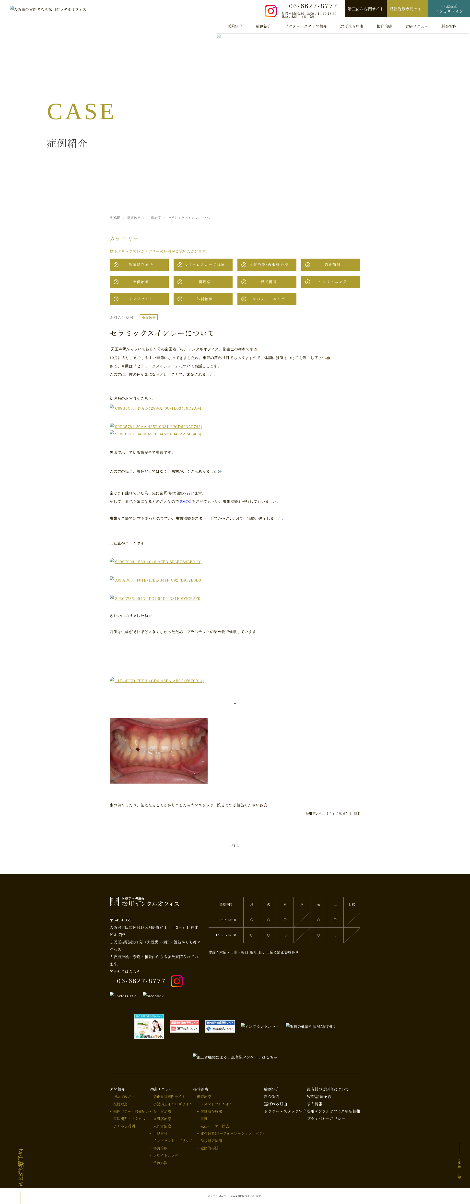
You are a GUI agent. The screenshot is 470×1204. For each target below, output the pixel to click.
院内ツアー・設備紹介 (131, 1111)
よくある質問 (124, 1126)
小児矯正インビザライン (449, 8)
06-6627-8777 (141, 981)
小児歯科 (160, 1133)
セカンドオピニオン (216, 1104)
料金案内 (449, 26)
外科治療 (205, 299)
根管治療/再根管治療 (269, 264)
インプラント (141, 299)
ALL (235, 846)
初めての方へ (124, 1097)
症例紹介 (263, 26)
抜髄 (204, 1119)
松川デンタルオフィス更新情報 (334, 1111)
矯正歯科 (332, 264)
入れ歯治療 (162, 1126)
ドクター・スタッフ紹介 (306, 26)
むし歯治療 (162, 1111)
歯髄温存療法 (141, 264)
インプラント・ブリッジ (173, 1141)
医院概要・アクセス (129, 1119)
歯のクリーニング (268, 299)
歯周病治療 (162, 1119)
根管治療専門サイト (407, 9)
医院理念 (120, 1104)
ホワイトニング (332, 282)
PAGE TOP (459, 1169)
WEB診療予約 (21, 1168)
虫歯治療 (141, 282)
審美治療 (160, 1148)
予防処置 (160, 1163)
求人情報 (314, 1104)
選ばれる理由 (352, 26)
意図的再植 (209, 1148)
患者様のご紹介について (328, 1089)
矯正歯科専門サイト (366, 9)
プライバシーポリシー (326, 1118)
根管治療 (204, 1097)
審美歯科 (268, 282)
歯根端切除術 (211, 1141)
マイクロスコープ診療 (205, 264)
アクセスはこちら (125, 971)
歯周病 (205, 282)
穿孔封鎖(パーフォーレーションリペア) (232, 1133)
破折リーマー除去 (214, 1126)
